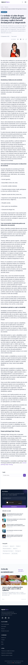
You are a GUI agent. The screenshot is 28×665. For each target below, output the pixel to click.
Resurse (6, 7)
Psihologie (18, 550)
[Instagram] (9, 618)
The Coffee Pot (18, 662)
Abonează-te (14, 506)
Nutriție (15, 548)
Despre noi (3, 637)
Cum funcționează (5, 624)
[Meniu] (25, 2)
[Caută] (22, 2)
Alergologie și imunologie (8, 550)
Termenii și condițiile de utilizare (7, 650)
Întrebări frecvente (5, 630)
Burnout (12, 546)
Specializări (3, 626)
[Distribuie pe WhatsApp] (23, 39)
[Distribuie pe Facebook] (18, 39)
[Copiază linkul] (26, 39)
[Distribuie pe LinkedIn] (21, 39)
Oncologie (5, 546)
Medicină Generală (7, 548)
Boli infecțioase (6, 553)
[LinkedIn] (5, 618)
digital (5, 2)
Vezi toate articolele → (21, 570)
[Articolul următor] (25, 581)
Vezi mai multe (14, 553)
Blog (2, 641)
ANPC (2, 644)
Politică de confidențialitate (6, 653)
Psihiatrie (18, 546)
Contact (3, 639)
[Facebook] (2, 618)
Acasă (2, 7)
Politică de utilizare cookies (6, 655)
